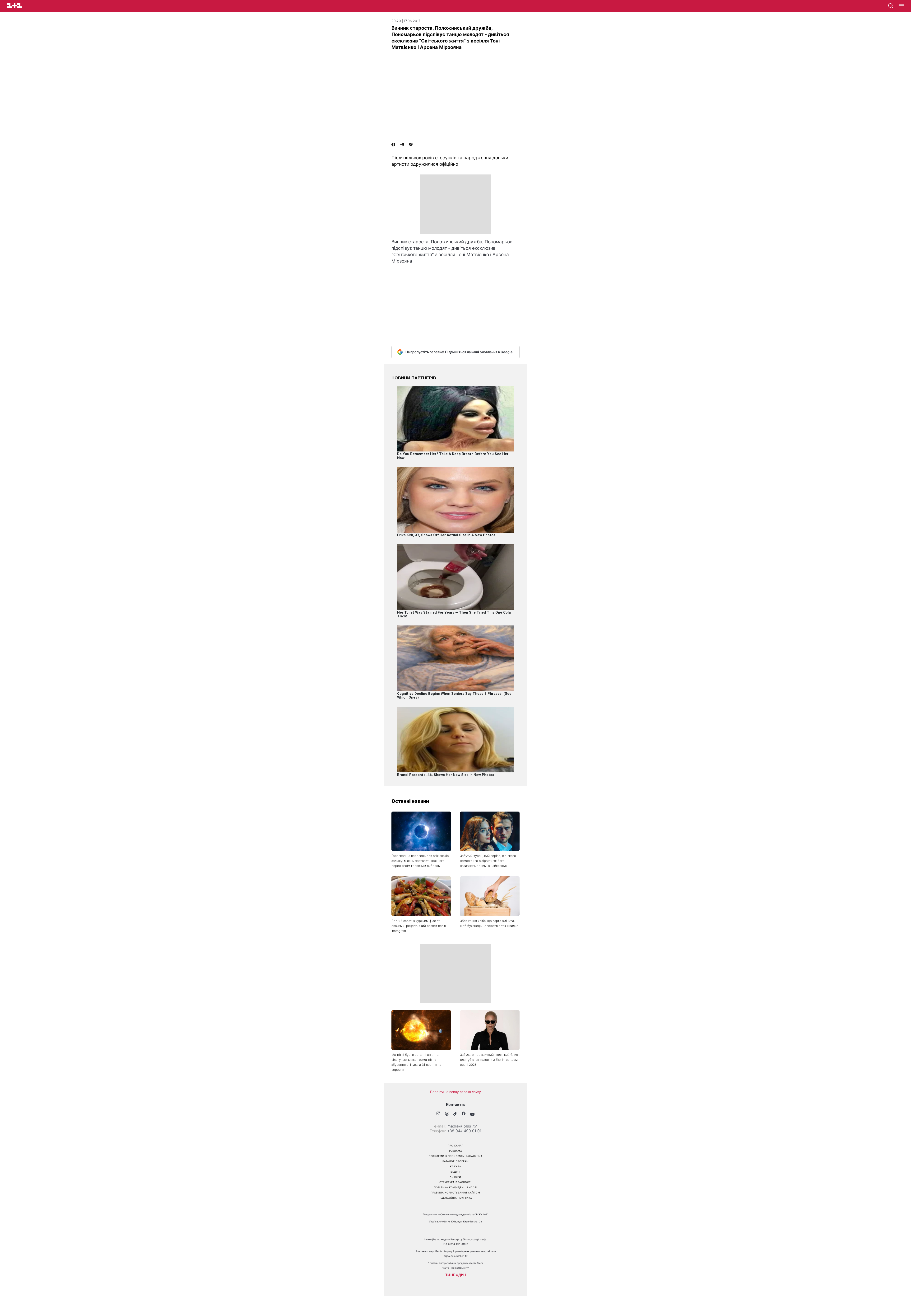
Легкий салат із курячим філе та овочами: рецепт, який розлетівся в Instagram (418, 926)
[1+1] (14, 5)
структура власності (455, 1182)
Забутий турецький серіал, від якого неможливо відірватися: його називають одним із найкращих (488, 861)
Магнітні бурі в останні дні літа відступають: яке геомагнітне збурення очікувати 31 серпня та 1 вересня (417, 1062)
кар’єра (455, 1166)
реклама (455, 1150)
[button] (901, 6)
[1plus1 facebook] (463, 1114)
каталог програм (455, 1161)
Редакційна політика (455, 1197)
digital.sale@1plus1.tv (456, 1255)
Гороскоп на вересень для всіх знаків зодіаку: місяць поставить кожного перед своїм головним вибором (420, 861)
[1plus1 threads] (447, 1114)
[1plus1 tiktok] (455, 1114)
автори (455, 1176)
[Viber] (411, 145)
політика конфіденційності (455, 1187)
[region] (455, 204)
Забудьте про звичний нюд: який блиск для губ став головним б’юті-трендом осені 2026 (490, 1059)
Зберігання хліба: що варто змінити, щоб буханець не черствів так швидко (489, 923)
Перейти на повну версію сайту (455, 1092)
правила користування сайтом (455, 1192)
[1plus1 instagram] (438, 1114)
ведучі (456, 1171)
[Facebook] (393, 145)
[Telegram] (402, 145)
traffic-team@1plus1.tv (455, 1267)
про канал (456, 1145)
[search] (890, 6)
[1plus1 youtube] (472, 1114)
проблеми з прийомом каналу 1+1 (455, 1156)
